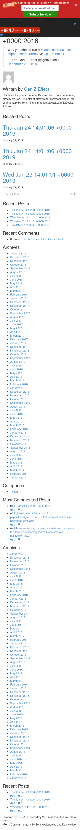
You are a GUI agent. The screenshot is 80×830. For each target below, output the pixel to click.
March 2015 (17, 425)
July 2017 (16, 320)
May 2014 (16, 462)
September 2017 (20, 313)
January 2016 (18, 388)
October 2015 (18, 399)
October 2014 (18, 444)
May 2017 (16, 328)
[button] (40, 9)
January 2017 (18, 343)
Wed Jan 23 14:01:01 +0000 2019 (38, 177)
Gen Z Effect (36, 89)
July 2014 (16, 455)
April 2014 (16, 466)
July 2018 (16, 276)
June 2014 (16, 459)
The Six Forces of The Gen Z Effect (42, 239)
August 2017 (17, 317)
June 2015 (16, 414)
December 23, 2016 (22, 63)
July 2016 (16, 365)
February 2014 (19, 473)
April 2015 (16, 421)
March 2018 (17, 291)
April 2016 (16, 376)
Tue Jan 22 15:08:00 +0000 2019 (29, 225)
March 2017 (17, 335)
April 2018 (16, 287)
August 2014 (17, 451)
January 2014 (18, 477)
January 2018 (18, 298)
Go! (73, 194)
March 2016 (17, 380)
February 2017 (19, 339)
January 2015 (18, 432)
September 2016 (20, 358)
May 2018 (16, 283)
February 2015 (19, 429)
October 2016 (18, 354)
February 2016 (19, 384)
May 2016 (16, 373)
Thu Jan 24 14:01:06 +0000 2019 (37, 130)
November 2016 (19, 350)
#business (64, 49)
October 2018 (18, 264)
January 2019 (18, 253)
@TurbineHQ (54, 53)
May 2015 (16, 417)
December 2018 (19, 257)
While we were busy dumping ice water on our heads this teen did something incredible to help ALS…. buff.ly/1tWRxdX (42, 531)
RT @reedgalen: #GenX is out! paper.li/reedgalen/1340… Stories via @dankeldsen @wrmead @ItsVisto (40, 517)
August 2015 (17, 406)
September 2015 (20, 403)
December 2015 (19, 391)
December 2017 (19, 302)
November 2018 (19, 261)
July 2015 (16, 410)
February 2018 (19, 294)
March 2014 (17, 470)
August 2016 (17, 361)
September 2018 (20, 268)
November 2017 (19, 305)
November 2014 (19, 440)
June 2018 (16, 279)
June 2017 (16, 324)
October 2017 (18, 309)
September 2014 (20, 447)
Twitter (14, 491)
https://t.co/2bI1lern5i (23, 53)
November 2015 (19, 395)
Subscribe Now (40, 14)
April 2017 (16, 332)
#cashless (48, 49)
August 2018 (17, 272)
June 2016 (16, 369)
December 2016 (19, 347)
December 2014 (19, 436)
